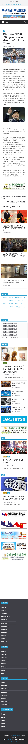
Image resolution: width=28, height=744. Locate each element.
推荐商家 (11, 307)
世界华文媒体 (4, 607)
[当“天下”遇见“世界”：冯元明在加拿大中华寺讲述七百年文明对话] (6, 385)
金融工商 (11, 297)
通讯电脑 (5, 300)
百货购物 (17, 304)
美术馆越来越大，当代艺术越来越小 (14, 4)
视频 (9, 493)
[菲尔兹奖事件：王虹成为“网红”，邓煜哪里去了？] (6, 409)
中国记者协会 (4, 663)
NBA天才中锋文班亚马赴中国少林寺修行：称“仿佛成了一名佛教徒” (14, 255)
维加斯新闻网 (4, 632)
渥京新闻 (3, 638)
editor (14, 46)
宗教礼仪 (23, 304)
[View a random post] (25, 22)
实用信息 (17, 307)
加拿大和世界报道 (5, 616)
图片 (9, 456)
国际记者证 (3, 651)
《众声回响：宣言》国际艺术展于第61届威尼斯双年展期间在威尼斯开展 (13, 369)
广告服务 (3, 720)
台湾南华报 (3, 635)
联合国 (2, 673)
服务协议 (3, 723)
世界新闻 (4, 456)
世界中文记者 (4, 610)
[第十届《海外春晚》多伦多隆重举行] (14, 447)
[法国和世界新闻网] (3, 22)
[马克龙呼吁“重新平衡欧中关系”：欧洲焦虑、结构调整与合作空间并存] (14, 211)
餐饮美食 (22, 300)
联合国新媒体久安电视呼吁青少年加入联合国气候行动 (13, 497)
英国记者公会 (4, 667)
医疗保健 (22, 297)
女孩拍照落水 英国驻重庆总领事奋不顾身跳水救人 (14, 197)
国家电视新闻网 (5, 704)
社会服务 (5, 307)
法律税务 (5, 297)
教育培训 (11, 300)
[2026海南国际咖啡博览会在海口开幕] (6, 393)
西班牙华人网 (4, 642)
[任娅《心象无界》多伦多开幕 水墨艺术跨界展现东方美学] (14, 265)
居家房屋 (5, 304)
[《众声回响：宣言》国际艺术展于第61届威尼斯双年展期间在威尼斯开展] (14, 354)
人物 (4, 30)
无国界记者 (3, 670)
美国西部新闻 (4, 629)
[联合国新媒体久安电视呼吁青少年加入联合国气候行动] (14, 484)
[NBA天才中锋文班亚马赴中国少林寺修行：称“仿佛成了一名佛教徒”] (14, 239)
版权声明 (3, 726)
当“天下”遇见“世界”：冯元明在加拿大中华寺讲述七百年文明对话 (18, 384)
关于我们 (3, 714)
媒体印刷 (11, 304)
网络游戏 (22, 307)
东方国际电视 (4, 685)
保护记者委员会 (5, 660)
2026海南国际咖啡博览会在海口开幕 (18, 392)
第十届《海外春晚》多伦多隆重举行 (13, 461)
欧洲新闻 (4, 363)
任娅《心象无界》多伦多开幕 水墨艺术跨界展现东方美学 (13, 281)
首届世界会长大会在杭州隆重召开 (16, 202)
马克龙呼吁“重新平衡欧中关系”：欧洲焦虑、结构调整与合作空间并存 (14, 228)
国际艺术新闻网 (5, 623)
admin (13, 374)
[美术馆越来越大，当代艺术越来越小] (6, 401)
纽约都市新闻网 (5, 626)
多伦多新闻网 (4, 613)
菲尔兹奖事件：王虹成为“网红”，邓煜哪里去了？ (18, 408)
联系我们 (3, 717)
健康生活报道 (4, 620)
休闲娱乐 (17, 300)
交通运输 (17, 297)
